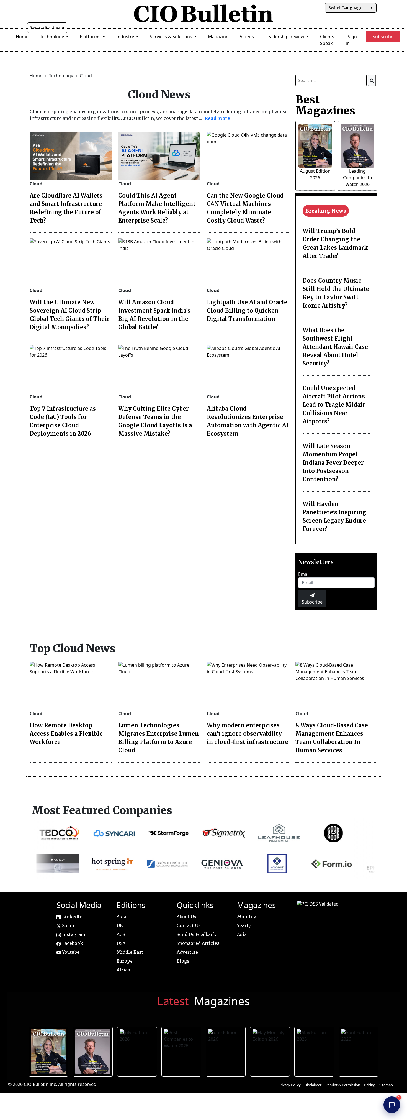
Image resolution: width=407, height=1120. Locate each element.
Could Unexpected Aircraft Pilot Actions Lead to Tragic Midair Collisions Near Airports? (334, 405)
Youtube (70, 952)
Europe (125, 961)
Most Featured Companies (102, 810)
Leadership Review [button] (285, 37)
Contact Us (189, 925)
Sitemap (386, 1084)
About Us (186, 916)
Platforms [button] (91, 37)
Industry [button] (125, 37)
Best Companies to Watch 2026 (182, 1051)
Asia (121, 916)
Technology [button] (52, 37)
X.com (68, 925)
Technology (61, 76)
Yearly (244, 925)
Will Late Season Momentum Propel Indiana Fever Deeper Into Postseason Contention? (333, 463)
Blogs (183, 961)
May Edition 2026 (315, 1050)
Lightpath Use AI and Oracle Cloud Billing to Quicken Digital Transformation (247, 310)
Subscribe (312, 602)
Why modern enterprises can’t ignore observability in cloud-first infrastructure (247, 733)
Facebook (72, 943)
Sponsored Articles (198, 943)
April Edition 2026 (359, 1050)
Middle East (130, 952)
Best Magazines (325, 105)
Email (304, 574)
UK (120, 925)
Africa (123, 970)
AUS (121, 934)
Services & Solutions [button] (171, 37)
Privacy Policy (289, 1084)
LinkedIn (72, 916)
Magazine (218, 37)
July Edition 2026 (138, 1050)
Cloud (86, 76)
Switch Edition (45, 28)
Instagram (73, 934)
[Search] (372, 80)
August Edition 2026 (49, 1050)
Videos (247, 37)
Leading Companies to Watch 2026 (357, 177)
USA (121, 943)
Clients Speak (327, 40)
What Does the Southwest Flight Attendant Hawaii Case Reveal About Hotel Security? (335, 347)
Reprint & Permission (342, 1084)
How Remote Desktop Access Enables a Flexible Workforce (66, 733)
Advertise (187, 952)
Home (22, 37)
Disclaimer (313, 1084)
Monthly (246, 916)
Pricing (369, 1084)
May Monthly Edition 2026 (271, 1050)
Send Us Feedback (196, 934)
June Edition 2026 (226, 1050)
